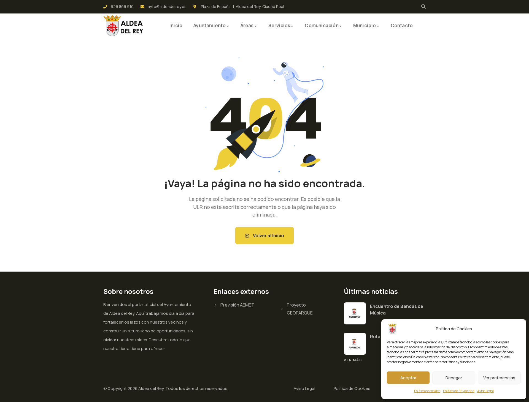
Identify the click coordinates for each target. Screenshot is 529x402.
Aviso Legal (485, 391)
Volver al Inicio (268, 236)
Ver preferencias (499, 378)
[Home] (124, 25)
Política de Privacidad (458, 391)
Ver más (353, 360)
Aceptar (408, 378)
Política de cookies (427, 391)
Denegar (454, 378)
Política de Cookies (352, 388)
